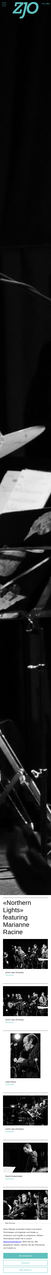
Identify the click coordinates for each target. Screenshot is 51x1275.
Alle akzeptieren (25, 1256)
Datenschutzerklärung (12, 1242)
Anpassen (25, 1263)
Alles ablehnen (25, 1270)
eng (43, 3)
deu (48, 3)
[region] (25, 1249)
